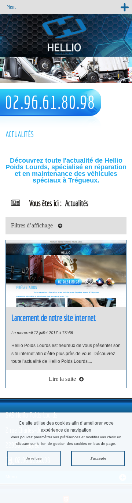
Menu (11, 7)
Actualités (76, 203)
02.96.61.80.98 (50, 102)
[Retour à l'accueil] (66, 34)
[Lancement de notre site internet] (66, 273)
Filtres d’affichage (32, 225)
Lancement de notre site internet (53, 318)
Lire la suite (63, 379)
